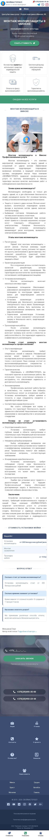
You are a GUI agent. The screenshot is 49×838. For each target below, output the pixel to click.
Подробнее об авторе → (27, 631)
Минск (12, 782)
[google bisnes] (40, 804)
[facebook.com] (8, 804)
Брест (12, 787)
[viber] (42, 4)
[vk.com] (19, 804)
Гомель (37, 792)
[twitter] (35, 804)
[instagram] (46, 4)
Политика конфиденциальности (24, 820)
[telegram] (38, 4)
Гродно (37, 782)
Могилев (12, 792)
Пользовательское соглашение (25, 814)
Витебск (37, 787)
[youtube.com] (13, 804)
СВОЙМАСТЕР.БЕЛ (30, 800)
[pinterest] (29, 804)
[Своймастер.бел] (3, 3)
